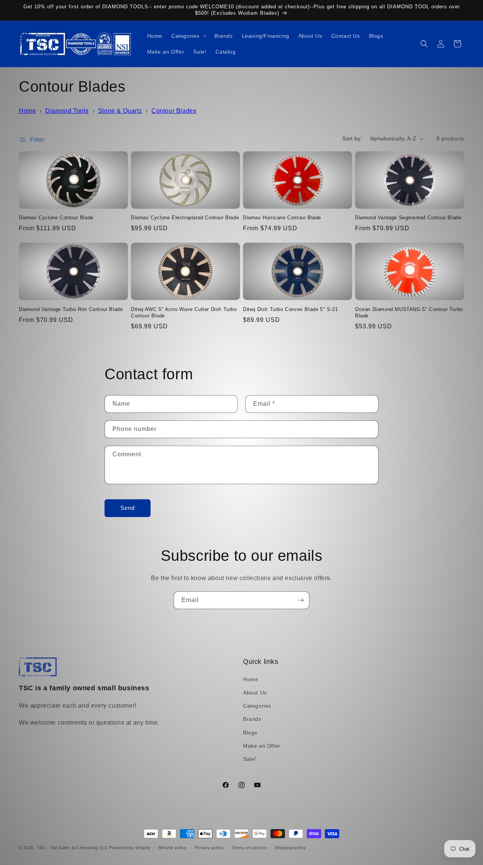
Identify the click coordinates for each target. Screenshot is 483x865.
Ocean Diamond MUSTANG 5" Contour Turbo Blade (409, 312)
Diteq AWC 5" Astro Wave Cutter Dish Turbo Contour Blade (184, 312)
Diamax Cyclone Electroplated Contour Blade (185, 218)
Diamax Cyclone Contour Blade (56, 218)
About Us (255, 692)
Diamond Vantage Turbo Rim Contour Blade (71, 309)
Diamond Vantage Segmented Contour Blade (408, 218)
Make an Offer (261, 745)
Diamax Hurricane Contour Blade (282, 218)
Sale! (249, 759)
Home (27, 111)
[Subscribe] (300, 600)
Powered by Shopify (130, 847)
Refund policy (172, 847)
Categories (257, 706)
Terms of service (249, 847)
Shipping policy (290, 847)
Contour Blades (173, 111)
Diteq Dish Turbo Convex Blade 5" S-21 (290, 309)
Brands (252, 719)
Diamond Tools (67, 111)
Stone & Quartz (120, 111)
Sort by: (352, 138)
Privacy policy (209, 847)
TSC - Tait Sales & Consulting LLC (72, 847)
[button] (188, 36)
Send (127, 508)
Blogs (250, 732)
